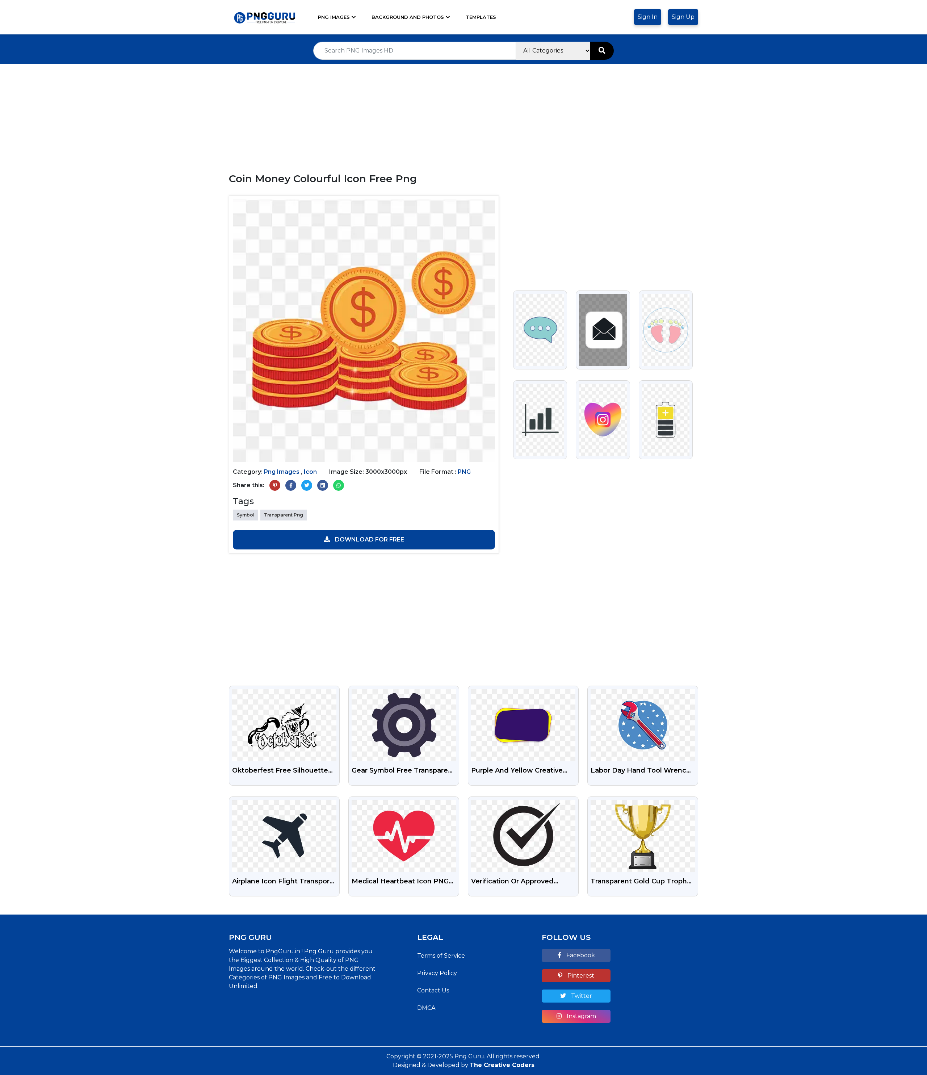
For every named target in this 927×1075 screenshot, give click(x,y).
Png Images (334, 17)
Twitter (581, 995)
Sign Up (683, 16)
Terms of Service (441, 955)
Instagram (580, 1016)
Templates (481, 17)
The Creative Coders (502, 1065)
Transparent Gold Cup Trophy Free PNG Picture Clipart (641, 882)
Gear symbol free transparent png (403, 771)
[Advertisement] (463, 115)
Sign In (648, 16)
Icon (310, 471)
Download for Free (369, 539)
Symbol (246, 515)
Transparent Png (283, 515)
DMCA (426, 1007)
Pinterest (580, 975)
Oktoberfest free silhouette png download (280, 771)
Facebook (580, 955)
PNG (464, 471)
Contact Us (433, 990)
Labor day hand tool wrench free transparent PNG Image (641, 771)
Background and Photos (408, 17)
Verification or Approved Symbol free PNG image (513, 882)
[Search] (602, 51)
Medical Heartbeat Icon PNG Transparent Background (400, 882)
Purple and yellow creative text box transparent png (517, 771)
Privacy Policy (437, 973)
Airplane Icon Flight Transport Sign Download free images (282, 882)
